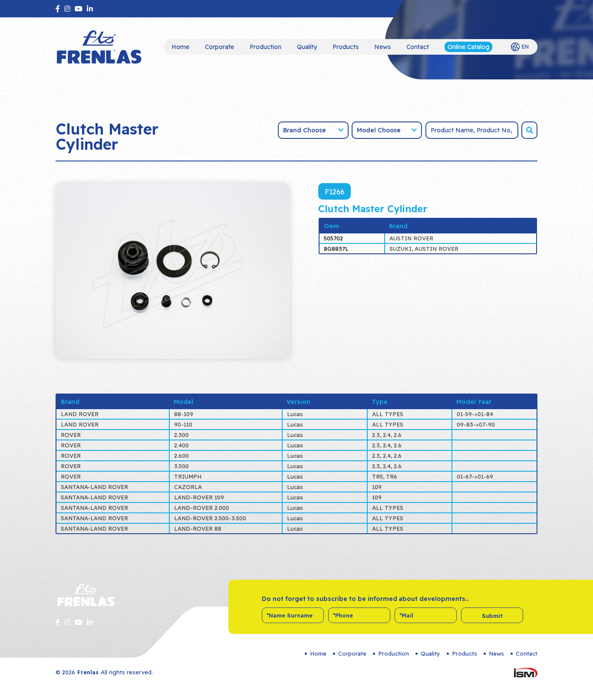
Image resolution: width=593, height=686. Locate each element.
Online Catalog (468, 47)
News (382, 47)
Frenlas (88, 672)
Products (346, 47)
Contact (417, 47)
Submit (492, 615)
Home (180, 47)
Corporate (219, 47)
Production (265, 47)
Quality (307, 47)
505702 (333, 238)
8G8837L (336, 248)
